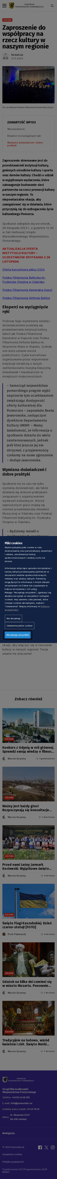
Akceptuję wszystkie (17, 634)
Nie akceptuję (13, 618)
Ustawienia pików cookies (19, 625)
